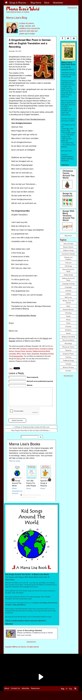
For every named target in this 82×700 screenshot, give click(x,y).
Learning (68, 290)
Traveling (68, 364)
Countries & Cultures (46, 348)
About (6, 688)
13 (21, 497)
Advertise (25, 688)
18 (29, 497)
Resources (35, 688)
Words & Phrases (68, 367)
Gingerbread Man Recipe (26, 315)
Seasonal (68, 350)
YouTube (68, 371)
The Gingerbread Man (16, 356)
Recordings (35, 353)
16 (26, 497)
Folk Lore (68, 263)
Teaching (68, 357)
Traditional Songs (68, 360)
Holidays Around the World (41, 351)
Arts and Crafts (68, 244)
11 (38, 494)
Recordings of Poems (47, 353)
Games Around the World (68, 270)
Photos (68, 320)
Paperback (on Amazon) (17, 492)
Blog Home (68, 236)
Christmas (23, 348)
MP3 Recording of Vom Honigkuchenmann (28, 119)
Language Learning (68, 284)
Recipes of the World (68, 337)
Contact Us (15, 688)
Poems (24, 353)
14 (22, 497)
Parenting (68, 313)
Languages (12, 353)
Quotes (68, 333)
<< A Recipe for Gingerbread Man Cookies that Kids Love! (31, 427)
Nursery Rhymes (68, 309)
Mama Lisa (68, 297)
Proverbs (68, 326)
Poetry (29, 353)
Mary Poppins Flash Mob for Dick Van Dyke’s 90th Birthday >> (31, 430)
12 (39, 494)
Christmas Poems (33, 348)
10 (36, 494)
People (68, 316)
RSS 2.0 (19, 358)
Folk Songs (68, 266)
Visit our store (14, 461)
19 (31, 497)
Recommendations (68, 340)
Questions (68, 330)
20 (33, 497)
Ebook (14, 488)
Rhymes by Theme (68, 347)
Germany (29, 351)
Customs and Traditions (68, 258)
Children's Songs (68, 250)
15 (24, 497)
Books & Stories (68, 247)
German (11, 351)
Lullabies (68, 294)
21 (34, 497)
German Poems (20, 351)
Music (68, 306)
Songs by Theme (68, 354)
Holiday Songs (68, 275)
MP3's (19, 353)
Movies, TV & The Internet (68, 302)
